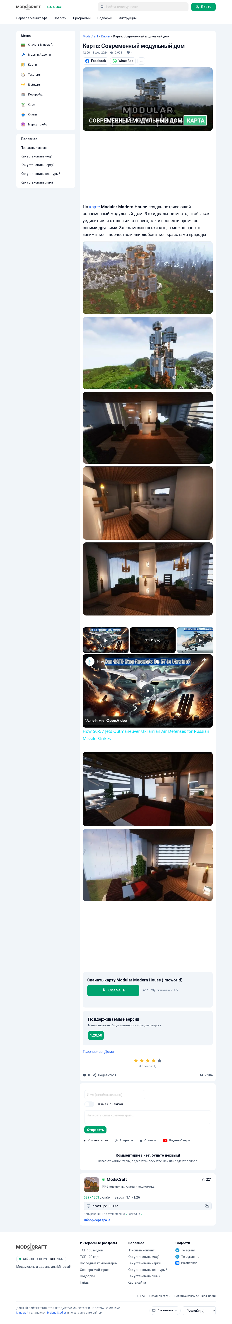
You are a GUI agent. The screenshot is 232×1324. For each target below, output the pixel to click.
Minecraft (22, 1312)
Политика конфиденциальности (195, 1296)
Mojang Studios (57, 1312)
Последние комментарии (99, 1263)
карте (94, 206)
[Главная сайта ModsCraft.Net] (28, 6)
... (141, 61)
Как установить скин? (37, 182)
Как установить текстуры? (40, 174)
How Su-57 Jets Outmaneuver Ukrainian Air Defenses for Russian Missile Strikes (147, 661)
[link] (89, 661)
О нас (141, 1296)
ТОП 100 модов (91, 1250)
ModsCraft (90, 36)
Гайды (84, 1282)
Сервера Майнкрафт (95, 1270)
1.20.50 (96, 1035)
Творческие (93, 1051)
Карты (105, 36)
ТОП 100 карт (90, 1257)
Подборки (87, 1276)
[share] (204, 660)
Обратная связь (159, 1296)
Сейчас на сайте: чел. (43, 1258)
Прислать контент (34, 148)
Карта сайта (137, 1282)
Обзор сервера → (97, 1220)
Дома (109, 1051)
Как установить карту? (38, 165)
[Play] (199, 640)
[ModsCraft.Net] (31, 1247)
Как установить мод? (37, 156)
